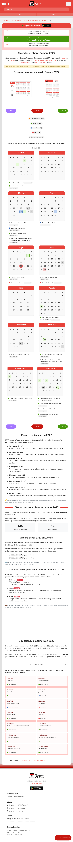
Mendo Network (36, 783)
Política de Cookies (13, 832)
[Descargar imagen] (20, 89)
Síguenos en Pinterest (16, 811)
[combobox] (36, 9)
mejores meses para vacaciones (45, 60)
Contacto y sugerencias (15, 797)
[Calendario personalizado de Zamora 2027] (11, 111)
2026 (19, 14)
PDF (63, 110)
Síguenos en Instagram (16, 808)
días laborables (40, 63)
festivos (64, 58)
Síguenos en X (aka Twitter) (18, 805)
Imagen (37, 110)
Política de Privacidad (14, 835)
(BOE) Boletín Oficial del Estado (18, 819)
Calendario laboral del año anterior (33, 760)
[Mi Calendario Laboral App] (36, 788)
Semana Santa (26, 63)
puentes (12, 60)
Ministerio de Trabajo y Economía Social (21, 822)
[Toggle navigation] (68, 4)
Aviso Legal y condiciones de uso (18, 830)
